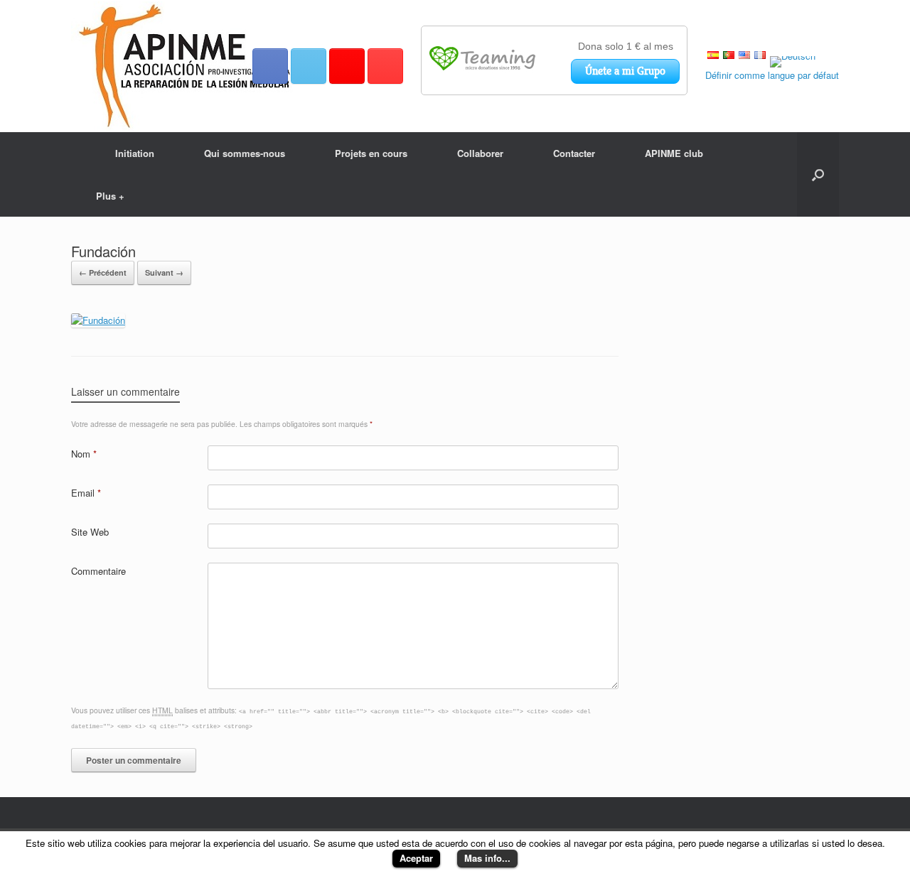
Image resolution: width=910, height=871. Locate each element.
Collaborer (480, 153)
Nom (84, 453)
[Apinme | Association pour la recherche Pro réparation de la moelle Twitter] (308, 66)
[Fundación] (98, 320)
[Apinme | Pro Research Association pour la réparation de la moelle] (186, 66)
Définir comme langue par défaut (772, 75)
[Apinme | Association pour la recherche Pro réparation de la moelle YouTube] (385, 66)
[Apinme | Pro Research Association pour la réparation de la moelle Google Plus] (347, 66)
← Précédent (103, 272)
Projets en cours (371, 153)
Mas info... (487, 858)
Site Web (90, 532)
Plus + (110, 195)
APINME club (674, 153)
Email (86, 492)
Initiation (134, 153)
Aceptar (416, 858)
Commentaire (98, 571)
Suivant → (164, 272)
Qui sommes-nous (244, 153)
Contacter (574, 153)
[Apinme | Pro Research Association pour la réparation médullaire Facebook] (270, 66)
